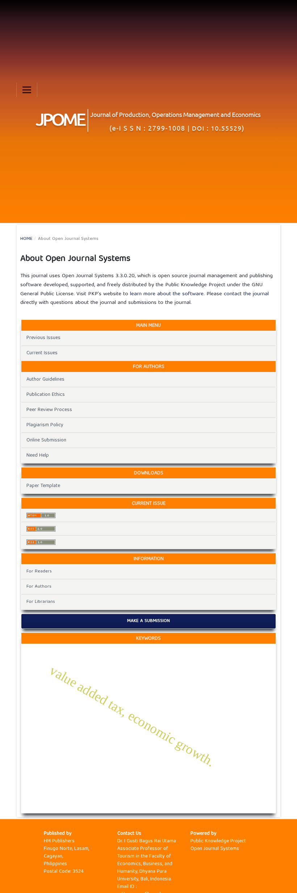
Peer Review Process (49, 410)
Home (26, 239)
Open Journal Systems (215, 849)
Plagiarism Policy (44, 425)
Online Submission (46, 440)
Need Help (37, 455)
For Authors (38, 587)
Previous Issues (43, 338)
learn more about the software (167, 294)
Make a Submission (148, 621)
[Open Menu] (27, 89)
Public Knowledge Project (218, 841)
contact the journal (246, 294)
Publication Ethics (45, 394)
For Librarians (40, 602)
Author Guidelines (45, 379)
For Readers (39, 571)
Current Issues (42, 353)
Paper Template (43, 486)
